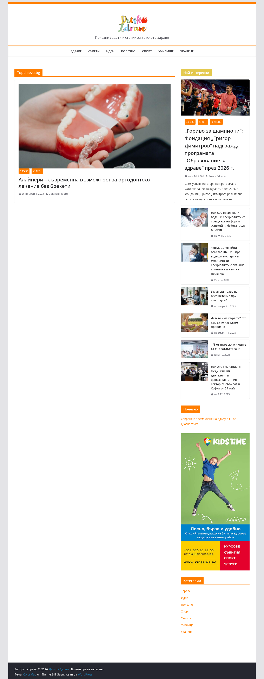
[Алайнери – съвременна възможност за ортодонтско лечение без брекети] (95, 126)
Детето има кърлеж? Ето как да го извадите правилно (228, 322)
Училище (166, 51)
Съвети (94, 51)
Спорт (147, 51)
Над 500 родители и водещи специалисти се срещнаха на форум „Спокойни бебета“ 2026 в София (228, 221)
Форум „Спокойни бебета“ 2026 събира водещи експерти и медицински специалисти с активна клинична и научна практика (227, 261)
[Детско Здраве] (132, 5)
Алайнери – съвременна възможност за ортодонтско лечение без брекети (84, 182)
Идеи (110, 51)
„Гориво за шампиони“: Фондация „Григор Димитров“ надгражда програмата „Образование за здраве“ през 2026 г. (214, 149)
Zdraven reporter (59, 193)
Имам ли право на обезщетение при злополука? (224, 296)
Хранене (187, 51)
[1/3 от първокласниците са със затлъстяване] (194, 350)
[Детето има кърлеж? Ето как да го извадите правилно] (194, 325)
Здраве (76, 51)
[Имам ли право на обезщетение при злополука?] (194, 299)
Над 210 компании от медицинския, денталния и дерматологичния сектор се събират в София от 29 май (226, 377)
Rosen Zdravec (217, 176)
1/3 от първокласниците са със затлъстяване (228, 346)
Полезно (128, 51)
